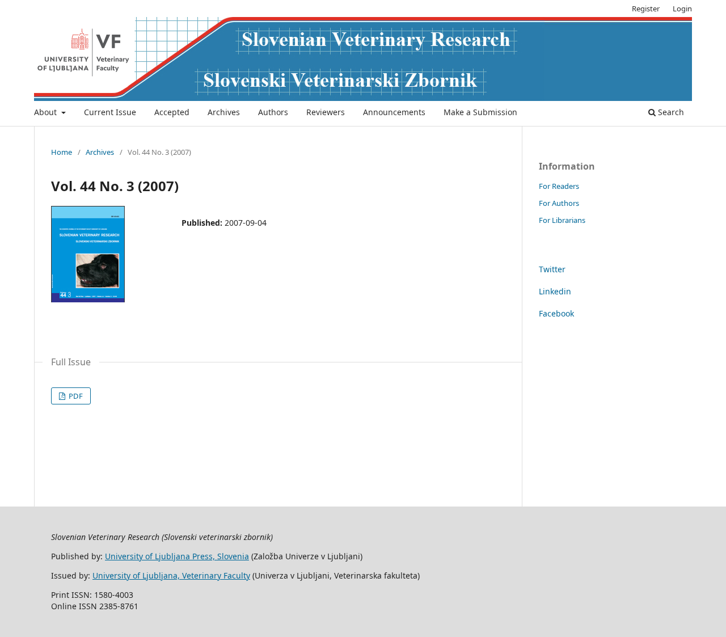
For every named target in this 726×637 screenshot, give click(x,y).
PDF (75, 396)
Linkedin (555, 291)
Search (670, 112)
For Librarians (562, 220)
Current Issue (110, 112)
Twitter (552, 269)
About (46, 112)
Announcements (394, 112)
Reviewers (325, 112)
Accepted (171, 112)
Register (646, 8)
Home (61, 152)
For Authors (559, 203)
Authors (273, 112)
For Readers (559, 186)
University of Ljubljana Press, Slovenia (177, 556)
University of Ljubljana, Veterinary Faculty (171, 575)
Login (682, 8)
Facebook (556, 313)
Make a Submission (480, 112)
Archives (224, 112)
